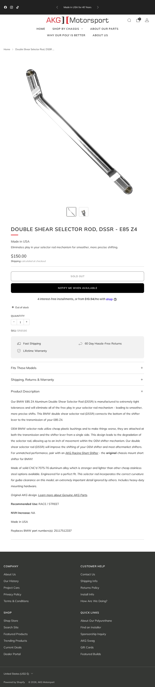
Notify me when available (77, 287)
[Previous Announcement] (57, 7)
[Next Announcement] (98, 7)
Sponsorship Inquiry (93, 634)
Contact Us (88, 574)
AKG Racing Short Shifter (81, 453)
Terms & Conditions (16, 601)
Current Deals (13, 647)
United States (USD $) (16, 673)
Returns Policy (90, 587)
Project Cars (12, 587)
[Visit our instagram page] (11, 7)
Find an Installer (91, 627)
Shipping (16, 261)
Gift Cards (87, 647)
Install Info (87, 594)
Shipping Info (89, 581)
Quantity (18, 315)
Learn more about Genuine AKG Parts (62, 495)
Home (41, 28)
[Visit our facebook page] (5, 7)
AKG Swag (88, 640)
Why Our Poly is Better (66, 35)
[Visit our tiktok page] (18, 7)
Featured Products (16, 634)
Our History (11, 581)
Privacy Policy (12, 594)
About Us (100, 35)
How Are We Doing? (94, 601)
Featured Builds (91, 654)
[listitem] (77, 7)
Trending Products (15, 640)
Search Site (11, 627)
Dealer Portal (12, 654)
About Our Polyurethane (96, 620)
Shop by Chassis (65, 28)
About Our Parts (104, 28)
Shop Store (11, 620)
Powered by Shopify (14, 682)
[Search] (129, 20)
